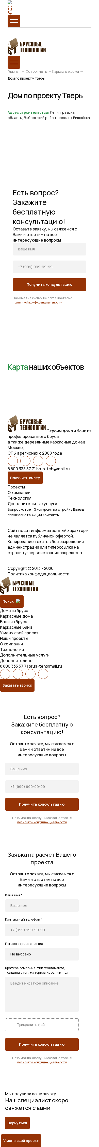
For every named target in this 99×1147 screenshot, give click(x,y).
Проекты (16, 487)
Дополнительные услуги (32, 503)
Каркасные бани (16, 627)
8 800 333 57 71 (22, 469)
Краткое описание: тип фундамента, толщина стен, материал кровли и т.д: (36, 970)
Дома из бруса (14, 610)
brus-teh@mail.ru (53, 469)
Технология (19, 498)
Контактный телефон (23, 919)
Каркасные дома (65, 71)
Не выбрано (20, 954)
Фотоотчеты (36, 71)
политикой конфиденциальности (37, 302)
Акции (36, 514)
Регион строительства (24, 943)
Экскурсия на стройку (53, 509)
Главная (14, 71)
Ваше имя (13, 895)
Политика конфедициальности (38, 574)
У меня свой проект (19, 633)
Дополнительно (16, 660)
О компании (19, 492)
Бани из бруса (13, 621)
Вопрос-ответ (20, 509)
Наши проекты (14, 638)
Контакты (51, 514)
